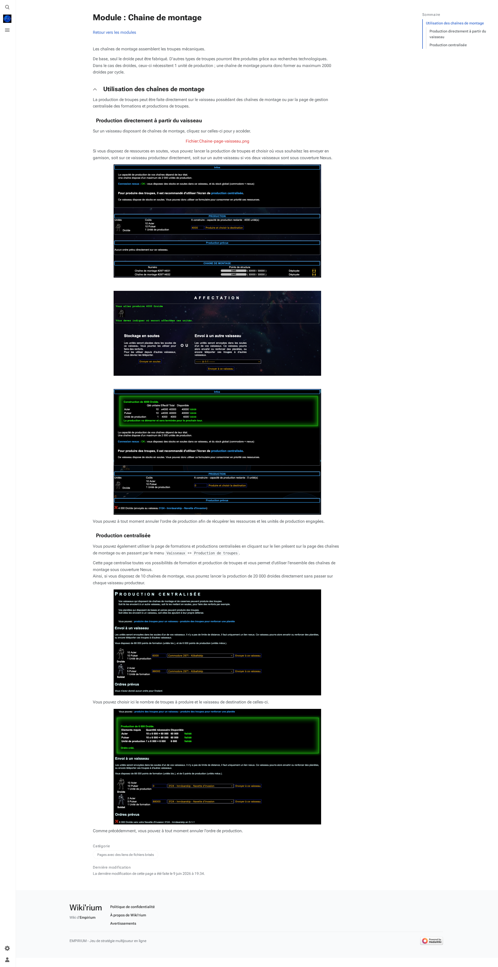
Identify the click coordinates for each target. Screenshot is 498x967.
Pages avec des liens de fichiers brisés (125, 855)
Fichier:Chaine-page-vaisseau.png (217, 141)
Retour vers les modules (114, 32)
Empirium (87, 917)
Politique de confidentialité (132, 907)
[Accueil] (7, 19)
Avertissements (123, 923)
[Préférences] (7, 948)
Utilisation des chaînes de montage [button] (153, 89)
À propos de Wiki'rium (128, 915)
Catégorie (101, 846)
